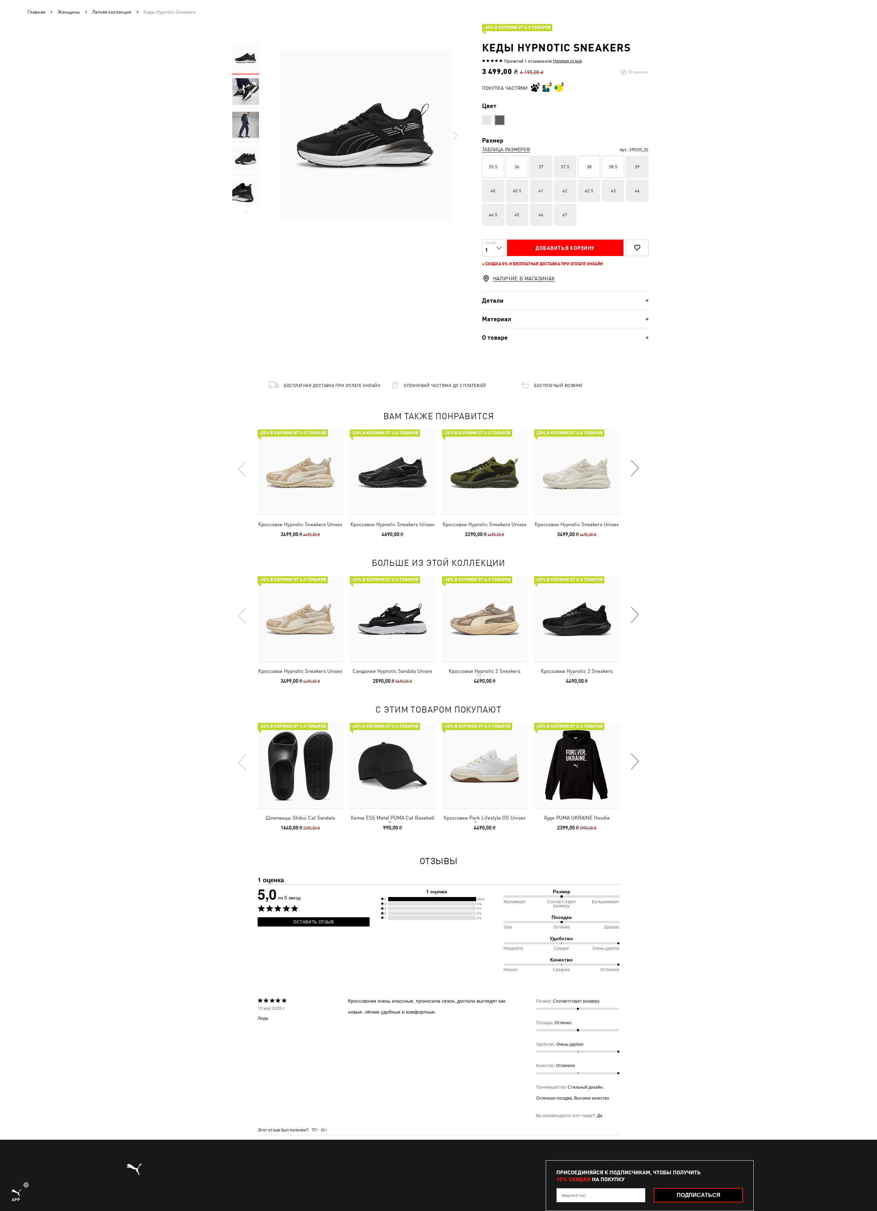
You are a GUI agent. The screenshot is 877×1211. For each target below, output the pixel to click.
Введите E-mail (574, 1195)
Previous (242, 468)
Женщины (69, 12)
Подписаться (698, 1195)
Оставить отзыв (313, 921)
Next (455, 135)
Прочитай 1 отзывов (524, 61)
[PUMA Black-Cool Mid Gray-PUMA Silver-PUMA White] (499, 120)
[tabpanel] (365, 135)
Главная (36, 12)
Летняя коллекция (111, 12)
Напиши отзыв (567, 60)
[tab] (565, 300)
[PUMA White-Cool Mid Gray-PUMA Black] (486, 120)
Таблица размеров (506, 149)
